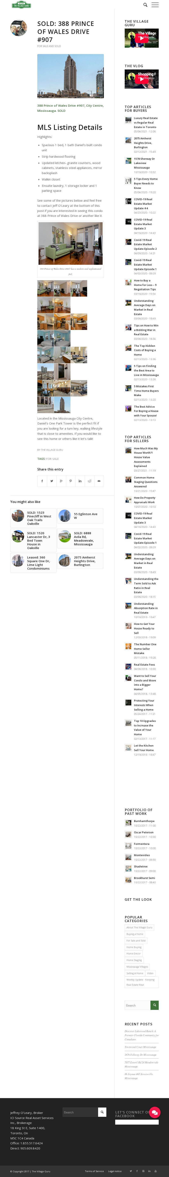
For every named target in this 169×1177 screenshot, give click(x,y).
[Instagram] (143, 1171)
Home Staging (134, 960)
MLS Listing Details (69, 127)
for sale (52, 459)
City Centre (94, 105)
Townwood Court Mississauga (140, 1047)
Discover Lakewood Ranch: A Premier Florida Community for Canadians (142, 1035)
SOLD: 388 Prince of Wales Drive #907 (65, 31)
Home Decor (134, 953)
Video (150, 973)
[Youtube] (156, 1171)
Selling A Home (135, 973)
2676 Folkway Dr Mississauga (140, 1054)
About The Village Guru (139, 927)
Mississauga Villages (137, 966)
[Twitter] (131, 1171)
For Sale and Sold (49, 46)
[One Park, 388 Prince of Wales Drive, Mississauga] (70, 76)
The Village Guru (52, 450)
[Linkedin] (149, 1171)
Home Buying (134, 947)
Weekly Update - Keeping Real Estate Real (140, 982)
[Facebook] (137, 1171)
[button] (155, 1112)
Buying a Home (135, 933)
